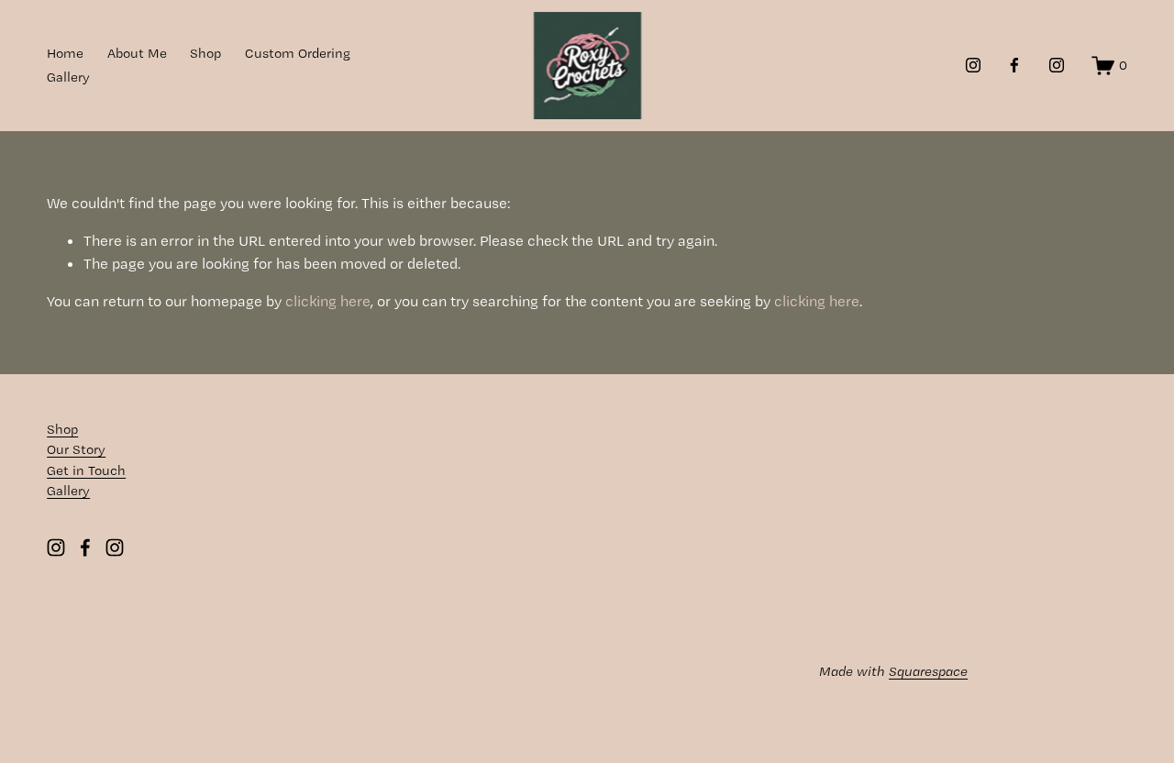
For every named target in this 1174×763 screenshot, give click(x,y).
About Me (137, 53)
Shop (205, 53)
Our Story (76, 449)
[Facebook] (1014, 65)
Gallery (68, 77)
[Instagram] (973, 65)
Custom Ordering (297, 53)
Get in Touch (86, 470)
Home (65, 53)
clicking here (328, 301)
